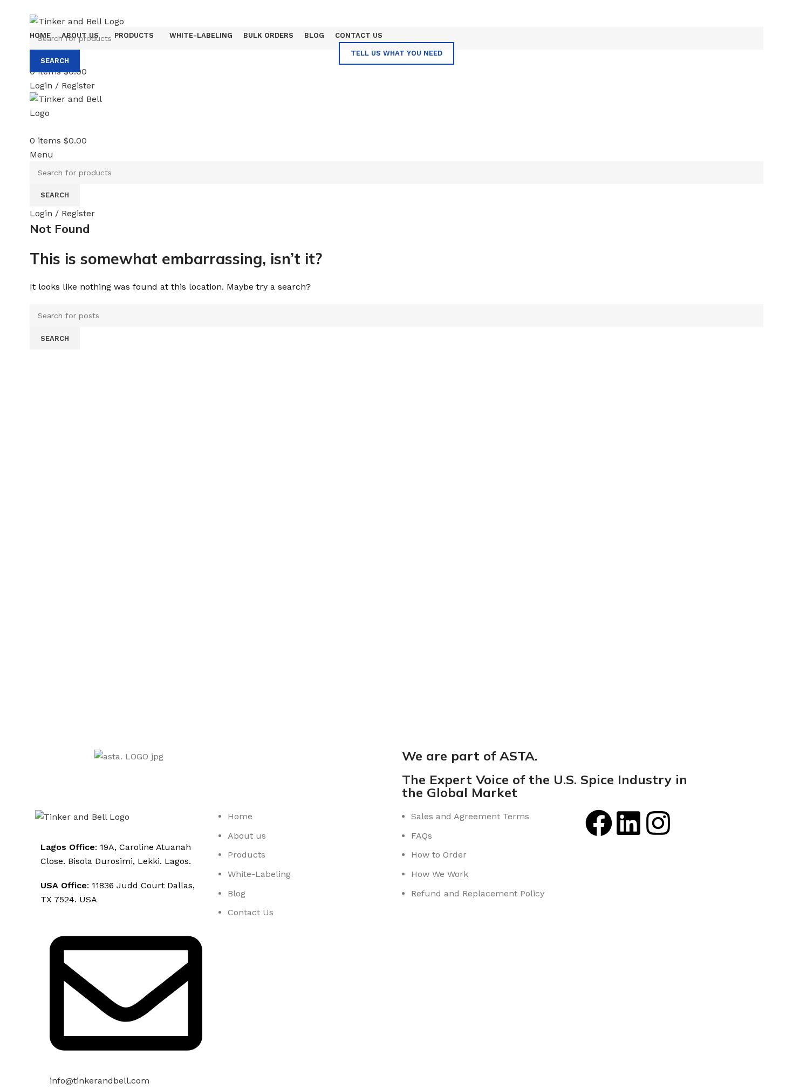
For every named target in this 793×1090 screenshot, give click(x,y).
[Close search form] (13, 13)
